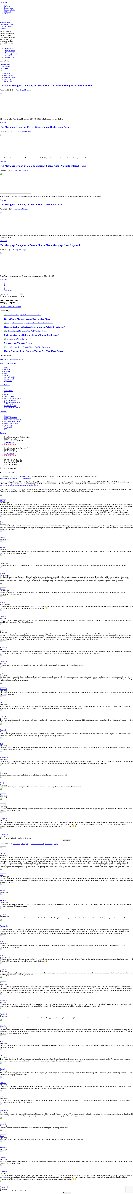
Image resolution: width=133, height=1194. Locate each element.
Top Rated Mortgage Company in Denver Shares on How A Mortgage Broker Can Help (46, 85)
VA (5, 389)
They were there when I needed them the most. (15, 838)
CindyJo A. (3, 819)
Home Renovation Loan (12, 402)
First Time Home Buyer (12, 408)
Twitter (8, 359)
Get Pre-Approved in (10, 307)
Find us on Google (10, 444)
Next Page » (8, 290)
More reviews (67, 840)
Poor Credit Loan (10, 400)
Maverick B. (4, 757)
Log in (56, 844)
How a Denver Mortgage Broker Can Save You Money (27, 319)
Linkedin (14, 359)
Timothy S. (3, 795)
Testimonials (8, 427)
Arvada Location (9, 377)
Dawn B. (3, 616)
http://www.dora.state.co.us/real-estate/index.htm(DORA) (19, 486)
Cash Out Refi (9, 396)
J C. (1, 630)
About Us (7, 12)
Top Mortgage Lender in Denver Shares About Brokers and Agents (35, 127)
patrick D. (3, 771)
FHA (6, 393)
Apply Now (4, 2)
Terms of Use (4, 478)
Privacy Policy (15, 478)
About (6, 368)
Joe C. (2, 783)
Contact (6, 375)
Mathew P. (3, 647)
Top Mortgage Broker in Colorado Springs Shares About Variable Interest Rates (43, 165)
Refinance (7, 6)
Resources (3, 412)
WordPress (48, 844)
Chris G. (3, 561)
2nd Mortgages (9, 404)
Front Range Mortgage (8, 363)
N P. (1, 744)
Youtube (20, 359)
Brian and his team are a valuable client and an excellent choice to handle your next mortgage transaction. (34, 775)
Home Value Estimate (11, 423)
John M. (2, 602)
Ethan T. (3, 673)
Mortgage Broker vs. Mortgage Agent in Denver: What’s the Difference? (34, 327)
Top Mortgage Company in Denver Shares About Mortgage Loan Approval (40, 245)
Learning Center (9, 10)
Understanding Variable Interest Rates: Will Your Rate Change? (31, 335)
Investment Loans (10, 406)
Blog (5, 373)
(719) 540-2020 (5, 66)
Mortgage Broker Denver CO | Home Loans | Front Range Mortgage (6, 25)
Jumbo (6, 394)
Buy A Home (8, 8)
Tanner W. (3, 548)
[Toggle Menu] (1, 70)
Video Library (8, 425)
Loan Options (5, 385)
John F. (2, 589)
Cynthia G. (3, 661)
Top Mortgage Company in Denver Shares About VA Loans (31, 204)
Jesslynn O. (4, 573)
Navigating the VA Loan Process (18, 343)
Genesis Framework (37, 844)
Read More (3, 122)
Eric (1, 522)
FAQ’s (6, 429)
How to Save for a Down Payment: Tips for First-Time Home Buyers (33, 351)
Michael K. (3, 689)
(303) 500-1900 (5, 64)
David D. (3, 716)
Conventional (8, 391)
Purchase (7, 371)
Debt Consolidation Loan (12, 398)
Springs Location (9, 379)
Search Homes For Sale (12, 421)
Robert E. (3, 730)
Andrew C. (3, 538)
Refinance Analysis (10, 418)
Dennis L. (3, 805)
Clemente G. (4, 834)
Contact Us (8, 13)
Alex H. (2, 501)
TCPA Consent (26, 478)
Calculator (7, 416)
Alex (1, 702)
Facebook (3, 359)
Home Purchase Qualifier (12, 419)
